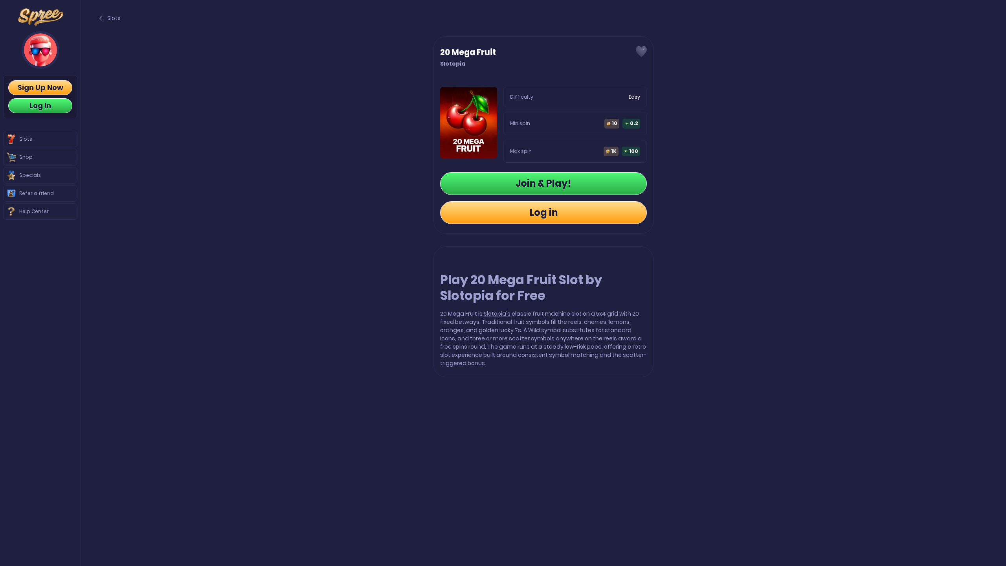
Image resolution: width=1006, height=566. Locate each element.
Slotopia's (497, 314)
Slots (114, 18)
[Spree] (40, 17)
